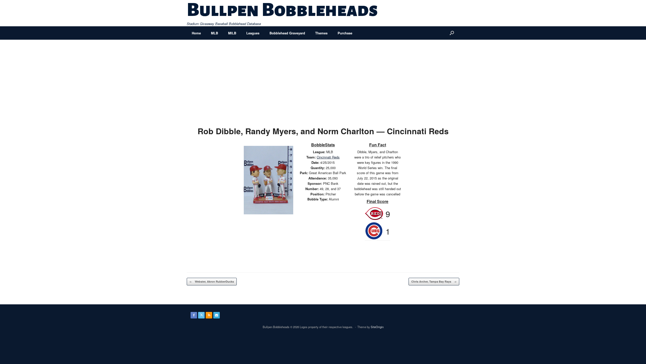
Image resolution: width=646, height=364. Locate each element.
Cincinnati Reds (328, 157)
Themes (321, 33)
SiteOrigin (377, 327)
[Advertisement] (323, 77)
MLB (214, 33)
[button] (451, 33)
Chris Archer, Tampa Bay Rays (433, 281)
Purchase (345, 33)
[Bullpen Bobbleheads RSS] (209, 315)
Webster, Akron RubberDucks (212, 281)
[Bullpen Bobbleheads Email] (216, 315)
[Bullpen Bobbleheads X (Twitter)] (201, 315)
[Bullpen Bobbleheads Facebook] (194, 315)
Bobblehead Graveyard (287, 33)
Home (196, 33)
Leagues (252, 33)
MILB (232, 33)
